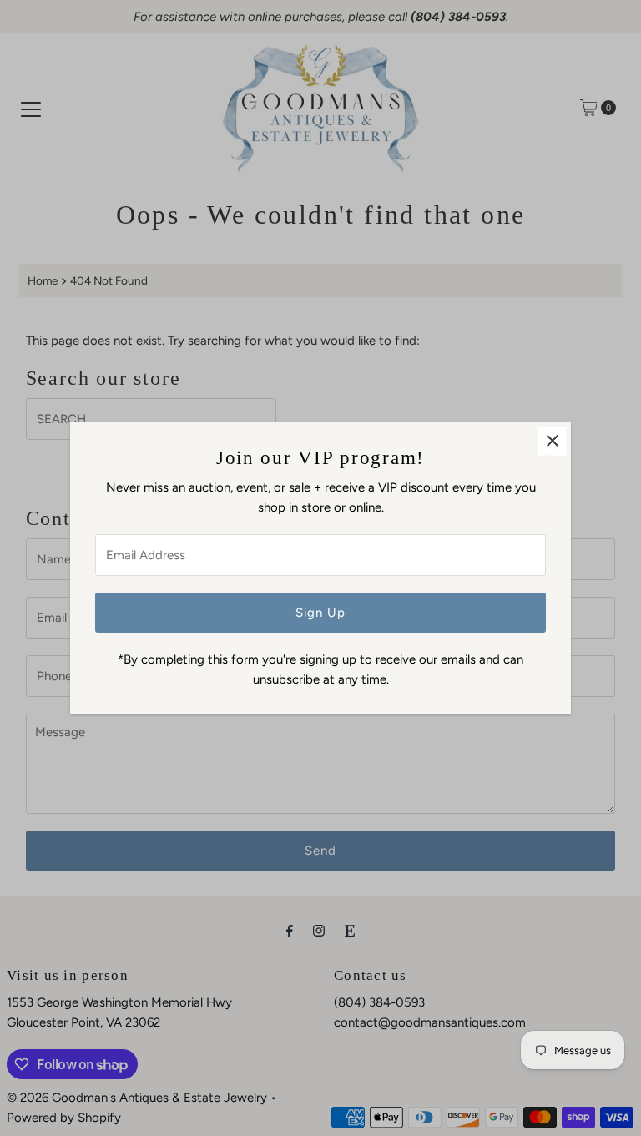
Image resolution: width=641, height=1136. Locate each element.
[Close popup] (552, 441)
